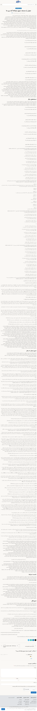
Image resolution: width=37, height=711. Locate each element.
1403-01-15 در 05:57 (4, 654)
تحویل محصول (27, 699)
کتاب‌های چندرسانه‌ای (33, 702)
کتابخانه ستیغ (20, 704)
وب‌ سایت (35, 682)
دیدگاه (35, 667)
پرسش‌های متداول (26, 701)
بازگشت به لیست (18, 646)
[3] (15, 410)
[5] (21, 478)
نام (35, 678)
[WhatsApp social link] (31, 640)
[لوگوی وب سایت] (18, 1)
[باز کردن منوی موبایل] (36, 4)
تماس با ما (20, 701)
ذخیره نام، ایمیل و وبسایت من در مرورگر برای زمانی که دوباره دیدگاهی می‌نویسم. (23, 686)
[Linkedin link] (33, 640)
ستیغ (20, 13)
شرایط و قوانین (27, 702)
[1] (9, 289)
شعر (16, 8)
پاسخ (31, 658)
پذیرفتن (3, 709)
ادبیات (20, 8)
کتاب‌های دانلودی (33, 701)
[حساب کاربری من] (1, 4)
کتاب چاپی (34, 699)
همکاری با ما (20, 702)
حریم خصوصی (27, 704)
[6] (22, 481)
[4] (2, 294)
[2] (24, 291)
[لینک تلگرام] (29, 640)
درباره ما (20, 699)
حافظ (18, 8)
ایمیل (17, 678)
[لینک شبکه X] (35, 640)
